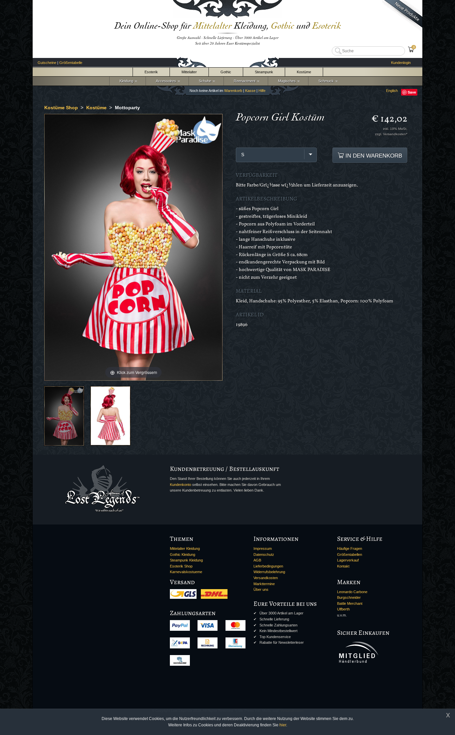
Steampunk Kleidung (186, 560)
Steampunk (264, 72)
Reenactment (243, 81)
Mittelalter (189, 72)
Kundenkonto (180, 485)
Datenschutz (263, 554)
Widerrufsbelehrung (269, 572)
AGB (257, 560)
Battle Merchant (349, 603)
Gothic (226, 72)
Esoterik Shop (181, 566)
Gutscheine (47, 63)
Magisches (286, 81)
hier (282, 725)
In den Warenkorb (373, 156)
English (392, 91)
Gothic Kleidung (182, 554)
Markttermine (264, 584)
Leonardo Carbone (352, 592)
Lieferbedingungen (268, 566)
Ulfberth (343, 609)
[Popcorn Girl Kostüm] (64, 416)
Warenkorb (233, 91)
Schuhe (204, 81)
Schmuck (325, 81)
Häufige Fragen (349, 549)
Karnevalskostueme (186, 572)
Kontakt (343, 566)
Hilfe (261, 91)
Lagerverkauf (348, 560)
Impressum (262, 549)
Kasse (250, 91)
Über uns (260, 589)
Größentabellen (349, 554)
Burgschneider (349, 597)
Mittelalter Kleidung (185, 549)
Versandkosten (265, 578)
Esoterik (151, 72)
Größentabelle (70, 63)
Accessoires (165, 81)
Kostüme (304, 72)
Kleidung (125, 81)
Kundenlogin (401, 63)
